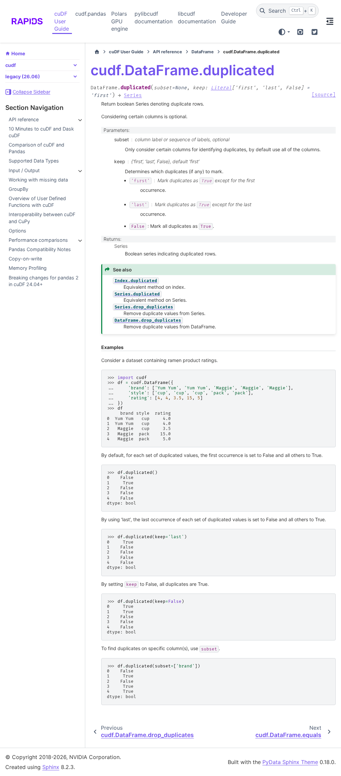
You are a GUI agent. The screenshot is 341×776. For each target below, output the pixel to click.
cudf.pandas (90, 13)
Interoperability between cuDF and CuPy (42, 217)
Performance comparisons (38, 240)
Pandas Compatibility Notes (40, 249)
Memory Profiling (28, 268)
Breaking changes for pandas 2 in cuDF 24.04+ (44, 281)
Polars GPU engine (119, 21)
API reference (24, 119)
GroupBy (18, 189)
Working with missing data (38, 180)
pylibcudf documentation (153, 17)
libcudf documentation (197, 17)
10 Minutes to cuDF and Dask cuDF (41, 132)
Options (17, 230)
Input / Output (24, 170)
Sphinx (50, 767)
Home (18, 53)
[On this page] (330, 21)
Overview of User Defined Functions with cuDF (37, 201)
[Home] (97, 52)
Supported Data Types (34, 161)
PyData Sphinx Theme (290, 762)
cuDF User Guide (61, 21)
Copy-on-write (25, 258)
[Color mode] (284, 32)
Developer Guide (234, 17)
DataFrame (202, 51)
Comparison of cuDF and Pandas (36, 148)
